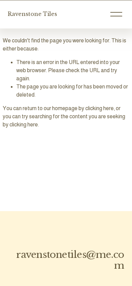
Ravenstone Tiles (32, 14)
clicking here (99, 108)
